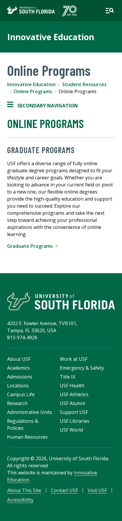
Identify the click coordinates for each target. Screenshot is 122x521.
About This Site (24, 490)
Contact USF (64, 490)
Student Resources (84, 84)
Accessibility (20, 500)
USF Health (72, 385)
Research (17, 403)
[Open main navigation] (109, 10)
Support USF (74, 412)
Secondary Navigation (42, 105)
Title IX (67, 376)
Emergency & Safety (82, 368)
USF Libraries (74, 421)
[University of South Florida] (61, 301)
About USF (18, 359)
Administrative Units (29, 412)
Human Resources (27, 437)
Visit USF (97, 490)
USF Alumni (72, 403)
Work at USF (73, 359)
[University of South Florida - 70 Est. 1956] (42, 11)
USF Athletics (74, 394)
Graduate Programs (31, 246)
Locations (18, 385)
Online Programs (33, 91)
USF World (71, 430)
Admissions (19, 376)
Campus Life (21, 394)
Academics (18, 368)
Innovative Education (50, 36)
